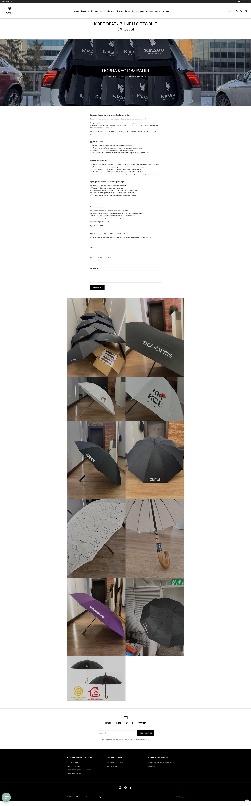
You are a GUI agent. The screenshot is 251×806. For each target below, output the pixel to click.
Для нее (120, 11)
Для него (110, 11)
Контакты (165, 11)
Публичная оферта (74, 773)
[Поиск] (241, 11)
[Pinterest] (125, 787)
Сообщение (95, 268)
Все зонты (85, 11)
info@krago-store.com (243, 1)
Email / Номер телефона (100, 258)
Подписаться (146, 733)
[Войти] (237, 11)
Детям (127, 11)
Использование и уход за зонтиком (161, 762)
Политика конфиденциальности (79, 770)
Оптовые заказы (138, 11)
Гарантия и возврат (74, 766)
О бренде (94, 11)
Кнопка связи (6, 797)
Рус (229, 11)
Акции (76, 11)
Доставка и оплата (153, 11)
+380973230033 (6, 1)
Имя (92, 247)
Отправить (97, 288)
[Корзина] (246, 11)
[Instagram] (120, 787)
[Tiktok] (131, 787)
